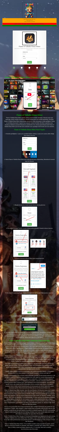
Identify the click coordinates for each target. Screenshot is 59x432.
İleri (30, 62)
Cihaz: (24, 56)
